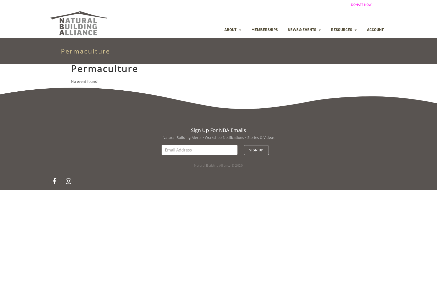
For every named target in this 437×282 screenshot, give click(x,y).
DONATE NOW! (361, 5)
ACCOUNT (375, 30)
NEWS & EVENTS (302, 30)
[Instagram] (68, 181)
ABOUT (230, 30)
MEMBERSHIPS (264, 30)
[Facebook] (54, 181)
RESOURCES (341, 30)
